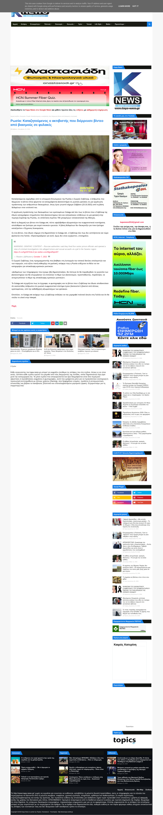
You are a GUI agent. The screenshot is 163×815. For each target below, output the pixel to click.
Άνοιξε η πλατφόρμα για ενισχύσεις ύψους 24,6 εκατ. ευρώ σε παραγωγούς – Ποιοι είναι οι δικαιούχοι (86, 769)
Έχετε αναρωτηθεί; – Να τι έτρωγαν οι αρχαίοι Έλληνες (35, 768)
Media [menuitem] (108, 24)
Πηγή (14, 306)
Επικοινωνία (130, 790)
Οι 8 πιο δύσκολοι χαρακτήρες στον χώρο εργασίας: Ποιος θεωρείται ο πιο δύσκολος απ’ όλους (59, 351)
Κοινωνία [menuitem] (70, 24)
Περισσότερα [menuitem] (119, 24)
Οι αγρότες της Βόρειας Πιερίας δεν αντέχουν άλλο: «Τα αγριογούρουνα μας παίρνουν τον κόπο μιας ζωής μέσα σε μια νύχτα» (136, 568)
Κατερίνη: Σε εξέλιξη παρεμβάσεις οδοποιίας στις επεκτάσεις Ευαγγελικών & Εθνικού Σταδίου (136, 424)
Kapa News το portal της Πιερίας (31, 812)
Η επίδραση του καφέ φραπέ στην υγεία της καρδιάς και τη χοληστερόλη (37, 759)
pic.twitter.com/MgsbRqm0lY (46, 252)
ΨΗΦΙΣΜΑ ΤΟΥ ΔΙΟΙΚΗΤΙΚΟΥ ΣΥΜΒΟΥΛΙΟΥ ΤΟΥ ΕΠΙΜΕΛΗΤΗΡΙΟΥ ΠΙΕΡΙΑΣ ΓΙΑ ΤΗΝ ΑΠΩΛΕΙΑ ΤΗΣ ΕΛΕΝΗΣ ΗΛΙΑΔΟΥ (136, 353)
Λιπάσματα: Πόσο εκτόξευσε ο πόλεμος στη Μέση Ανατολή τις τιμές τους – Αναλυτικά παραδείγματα (86, 779)
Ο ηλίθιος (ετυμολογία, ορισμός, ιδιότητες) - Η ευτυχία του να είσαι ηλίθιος (134, 443)
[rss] (122, 497)
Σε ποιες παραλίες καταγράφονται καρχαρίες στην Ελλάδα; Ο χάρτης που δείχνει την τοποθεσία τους (136, 611)
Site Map (140, 790)
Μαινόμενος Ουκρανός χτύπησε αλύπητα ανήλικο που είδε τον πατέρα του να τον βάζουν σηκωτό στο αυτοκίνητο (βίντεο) (136, 364)
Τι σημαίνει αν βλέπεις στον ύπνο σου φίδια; (136, 578)
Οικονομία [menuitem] (58, 24)
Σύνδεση (148, 790)
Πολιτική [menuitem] (47, 24)
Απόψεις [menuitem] (24, 24)
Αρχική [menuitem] (15, 24)
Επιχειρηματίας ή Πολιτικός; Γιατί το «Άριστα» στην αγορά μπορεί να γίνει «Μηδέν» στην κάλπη (135, 375)
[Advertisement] (81, 43)
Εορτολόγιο (129, 726)
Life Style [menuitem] (98, 24)
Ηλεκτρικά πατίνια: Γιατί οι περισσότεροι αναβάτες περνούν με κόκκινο (91, 350)
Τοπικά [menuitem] (89, 24)
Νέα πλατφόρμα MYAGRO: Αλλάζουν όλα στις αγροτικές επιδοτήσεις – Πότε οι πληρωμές (86, 759)
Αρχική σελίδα (15, 116)
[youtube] (142, 502)
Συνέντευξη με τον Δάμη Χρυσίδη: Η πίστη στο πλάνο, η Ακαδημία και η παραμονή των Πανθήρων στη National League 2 (134, 760)
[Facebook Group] (122, 507)
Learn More (124, 6)
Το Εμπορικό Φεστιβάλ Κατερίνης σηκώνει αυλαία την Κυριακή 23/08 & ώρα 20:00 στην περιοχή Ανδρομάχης (136, 385)
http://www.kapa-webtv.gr (65, 812)
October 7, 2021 (40, 257)
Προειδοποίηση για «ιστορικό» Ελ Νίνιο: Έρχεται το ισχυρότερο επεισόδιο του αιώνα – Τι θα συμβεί (136, 404)
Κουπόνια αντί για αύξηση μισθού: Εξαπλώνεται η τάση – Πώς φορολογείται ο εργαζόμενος (137, 433)
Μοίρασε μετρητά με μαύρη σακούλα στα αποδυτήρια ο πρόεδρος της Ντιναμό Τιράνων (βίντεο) (133, 769)
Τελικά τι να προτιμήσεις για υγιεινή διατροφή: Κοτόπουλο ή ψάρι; (34, 778)
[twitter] (142, 493)
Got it (135, 6)
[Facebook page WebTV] (142, 507)
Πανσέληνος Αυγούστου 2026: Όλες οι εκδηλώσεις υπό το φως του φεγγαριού (136, 413)
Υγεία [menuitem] (80, 24)
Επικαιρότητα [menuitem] (35, 24)
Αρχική (120, 790)
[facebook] (122, 493)
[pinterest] (142, 497)
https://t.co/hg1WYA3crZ (24, 252)
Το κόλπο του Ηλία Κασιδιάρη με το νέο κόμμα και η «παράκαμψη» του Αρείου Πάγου (136, 395)
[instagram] (122, 502)
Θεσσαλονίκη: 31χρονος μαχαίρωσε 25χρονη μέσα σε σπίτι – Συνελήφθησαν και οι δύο (26, 350)
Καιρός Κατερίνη (125, 644)
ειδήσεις (80, 110)
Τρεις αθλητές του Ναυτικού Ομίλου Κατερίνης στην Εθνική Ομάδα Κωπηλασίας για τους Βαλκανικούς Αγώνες (134, 779)
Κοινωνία (22, 116)
